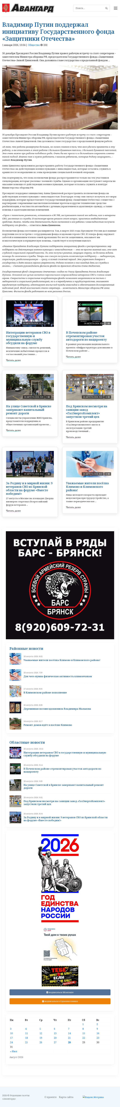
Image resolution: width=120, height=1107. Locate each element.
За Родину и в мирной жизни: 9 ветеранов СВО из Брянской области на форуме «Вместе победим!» (29, 488)
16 (98, 1033)
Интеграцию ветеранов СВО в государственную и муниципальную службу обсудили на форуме (28, 338)
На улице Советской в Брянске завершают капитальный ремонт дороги (28, 409)
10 (11, 1033)
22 (83, 1037)
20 (55, 1037)
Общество (34, 45)
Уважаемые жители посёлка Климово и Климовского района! (87, 486)
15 (83, 1033)
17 (11, 1037)
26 (41, 1042)
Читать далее (13, 360)
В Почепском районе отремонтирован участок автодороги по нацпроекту (86, 336)
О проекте (50, 1097)
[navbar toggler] (115, 8)
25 (26, 1042)
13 (55, 1033)
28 (69, 1042)
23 (98, 1037)
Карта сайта (66, 1097)
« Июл (13, 1051)
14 (69, 1033)
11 (26, 1033)
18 (26, 1037)
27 (55, 1042)
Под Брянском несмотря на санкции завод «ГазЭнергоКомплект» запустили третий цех (86, 411)
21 (69, 1037)
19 (41, 1037)
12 (41, 1033)
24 (11, 1042)
